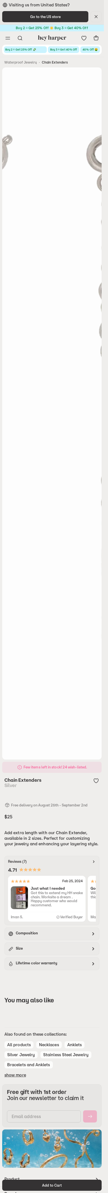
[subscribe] (90, 1116)
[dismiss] (96, 16)
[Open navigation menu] (7, 38)
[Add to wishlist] (96, 780)
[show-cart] (96, 38)
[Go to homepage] (52, 38)
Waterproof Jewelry (20, 62)
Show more (15, 1075)
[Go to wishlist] (84, 38)
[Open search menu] (20, 38)
